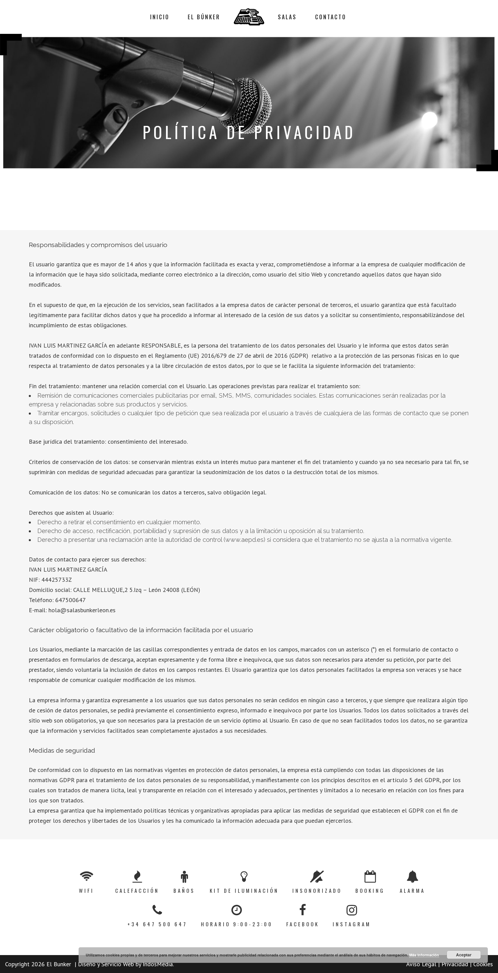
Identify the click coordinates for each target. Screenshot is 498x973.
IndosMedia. (158, 964)
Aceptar (464, 955)
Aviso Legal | (423, 964)
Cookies (482, 964)
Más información (424, 954)
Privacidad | (456, 964)
